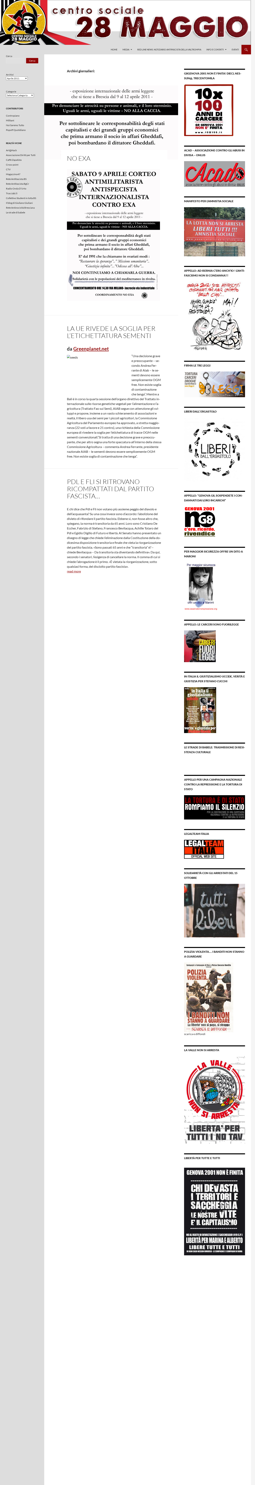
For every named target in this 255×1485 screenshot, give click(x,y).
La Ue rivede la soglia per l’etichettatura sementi (111, 332)
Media (126, 49)
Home (114, 49)
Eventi (235, 49)
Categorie (11, 91)
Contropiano (13, 115)
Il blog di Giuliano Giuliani (19, 202)
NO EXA (78, 158)
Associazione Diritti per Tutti (20, 155)
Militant (10, 120)
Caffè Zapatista (14, 159)
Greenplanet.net (91, 349)
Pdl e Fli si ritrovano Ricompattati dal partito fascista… (110, 488)
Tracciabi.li (11, 193)
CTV (8, 169)
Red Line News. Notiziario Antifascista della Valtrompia (169, 49)
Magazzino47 (13, 174)
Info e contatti (215, 49)
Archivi (10, 74)
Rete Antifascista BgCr (17, 183)
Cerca (9, 56)
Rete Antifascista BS (16, 178)
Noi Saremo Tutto (15, 125)
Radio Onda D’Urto (16, 188)
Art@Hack (11, 150)
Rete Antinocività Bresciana (20, 207)
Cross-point (12, 164)
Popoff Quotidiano (16, 129)
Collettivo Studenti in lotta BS (21, 198)
